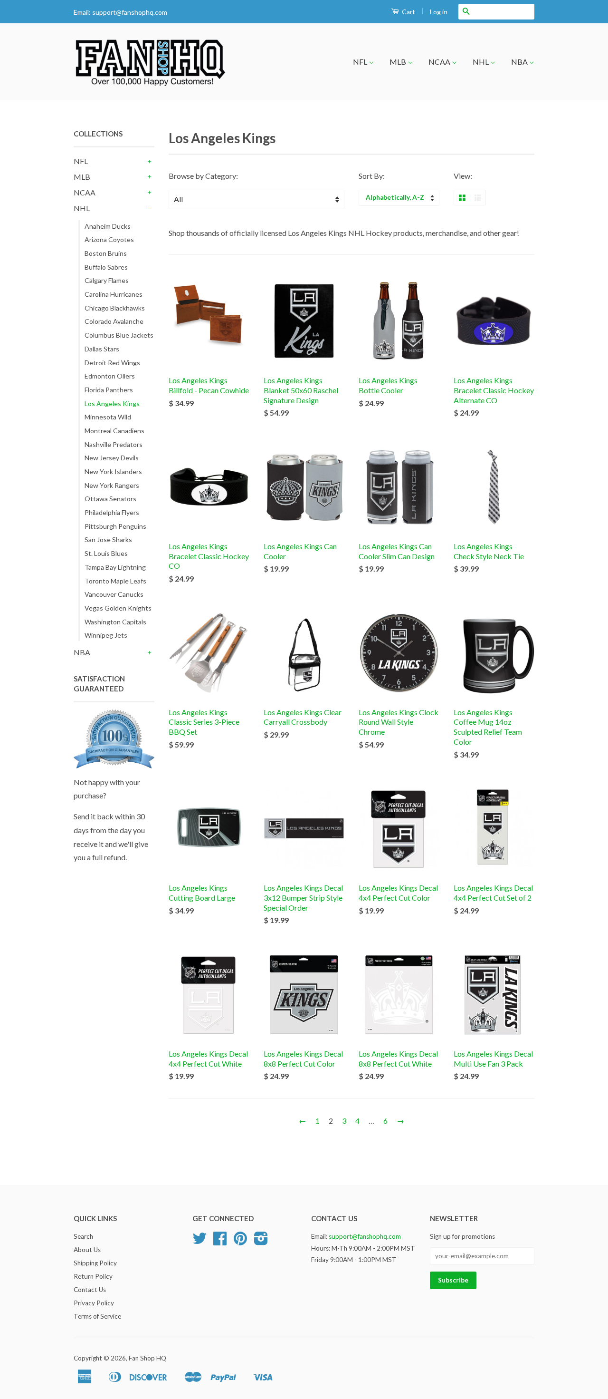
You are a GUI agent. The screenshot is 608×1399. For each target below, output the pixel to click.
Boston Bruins (106, 253)
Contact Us (90, 1289)
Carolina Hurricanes (113, 294)
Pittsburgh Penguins (115, 526)
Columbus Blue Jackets (119, 335)
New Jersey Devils (112, 458)
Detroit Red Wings (112, 363)
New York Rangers (112, 485)
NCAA (440, 61)
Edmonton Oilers (110, 376)
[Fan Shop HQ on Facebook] (220, 1241)
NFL (361, 61)
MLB (399, 61)
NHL (481, 61)
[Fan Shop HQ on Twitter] (199, 1241)
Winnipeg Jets (106, 635)
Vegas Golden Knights (118, 608)
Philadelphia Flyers (112, 512)
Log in (438, 12)
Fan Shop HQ (147, 1358)
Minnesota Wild (108, 417)
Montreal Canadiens (114, 431)
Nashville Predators (113, 444)
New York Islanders (113, 471)
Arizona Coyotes (109, 239)
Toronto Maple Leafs (115, 581)
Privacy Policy (94, 1303)
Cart (407, 12)
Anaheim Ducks (108, 226)
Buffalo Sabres (106, 267)
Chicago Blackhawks (115, 308)
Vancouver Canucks (114, 594)
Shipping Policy (95, 1263)
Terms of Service (97, 1316)
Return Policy (93, 1276)
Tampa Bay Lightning (115, 567)
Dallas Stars (102, 349)
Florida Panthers (109, 390)
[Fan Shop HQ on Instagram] (261, 1241)
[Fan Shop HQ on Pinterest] (240, 1241)
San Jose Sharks (108, 539)
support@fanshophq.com (129, 12)
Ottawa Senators (110, 499)
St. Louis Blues (106, 553)
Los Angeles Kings (112, 403)
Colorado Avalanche (114, 321)
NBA (520, 61)
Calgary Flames (107, 280)
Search (83, 1236)
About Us (87, 1249)
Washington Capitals (115, 622)
